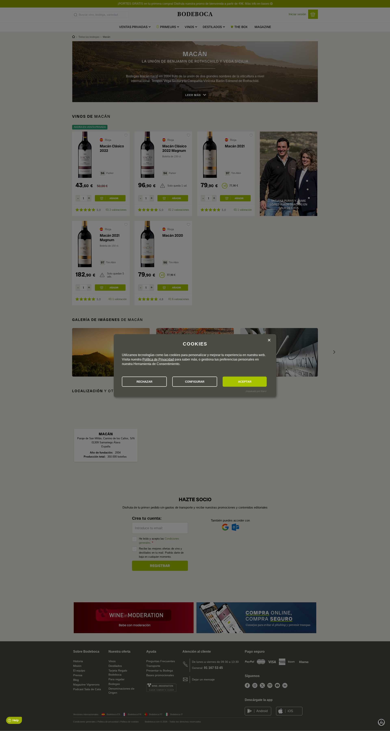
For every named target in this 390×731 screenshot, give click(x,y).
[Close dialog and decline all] (269, 340)
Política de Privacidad (158, 359)
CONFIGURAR (194, 381)
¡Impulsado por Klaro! (255, 391)
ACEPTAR (244, 381)
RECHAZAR (144, 381)
